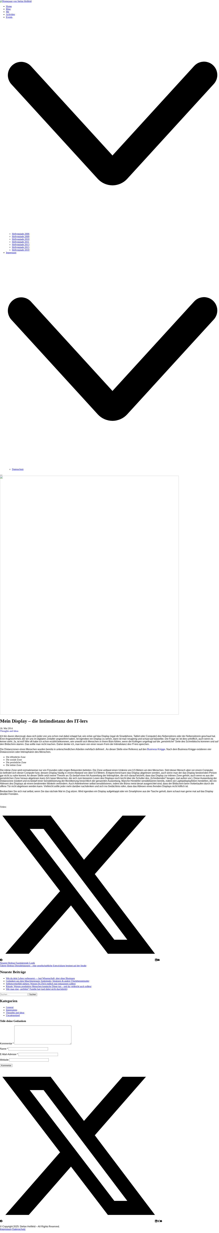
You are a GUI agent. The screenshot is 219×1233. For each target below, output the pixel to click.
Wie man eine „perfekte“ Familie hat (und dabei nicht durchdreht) (36, 989)
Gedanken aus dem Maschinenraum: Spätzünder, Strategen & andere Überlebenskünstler (47, 981)
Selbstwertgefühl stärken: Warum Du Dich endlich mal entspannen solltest (41, 983)
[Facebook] (1, 960)
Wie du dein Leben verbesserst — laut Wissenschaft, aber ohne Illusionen (40, 978)
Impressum (6, 1229)
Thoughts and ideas (9, 731)
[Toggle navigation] (1, 475)
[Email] (158, 960)
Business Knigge (156, 749)
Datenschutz (18, 1229)
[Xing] (158, 1221)
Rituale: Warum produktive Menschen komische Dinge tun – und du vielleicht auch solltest (48, 986)
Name (4, 1048)
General (9, 1007)
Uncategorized (13, 1015)
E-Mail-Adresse (9, 1054)
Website (4, 1060)
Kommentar (7, 1043)
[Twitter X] (78, 960)
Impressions (11, 1010)
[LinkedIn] (156, 960)
